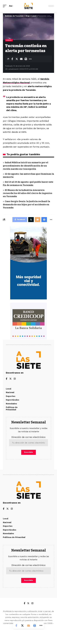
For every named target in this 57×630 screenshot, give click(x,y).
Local (9, 40)
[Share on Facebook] (12, 59)
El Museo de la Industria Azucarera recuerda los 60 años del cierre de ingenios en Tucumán (27, 193)
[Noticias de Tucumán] (28, 6)
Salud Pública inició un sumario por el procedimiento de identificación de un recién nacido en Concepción (25, 165)
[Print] (26, 59)
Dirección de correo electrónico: (28, 437)
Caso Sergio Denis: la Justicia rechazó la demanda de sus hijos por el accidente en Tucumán (26, 204)
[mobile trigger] (5, 6)
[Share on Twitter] (17, 59)
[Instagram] (15, 379)
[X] (10, 379)
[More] (30, 59)
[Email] (21, 59)
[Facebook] (6, 379)
